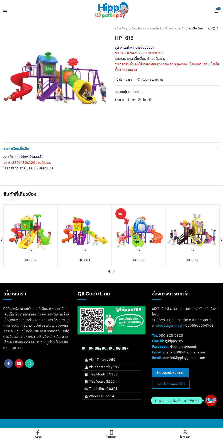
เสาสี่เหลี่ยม (196, 29)
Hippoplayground (182, 346)
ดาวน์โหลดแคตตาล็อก (171, 384)
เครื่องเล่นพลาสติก (173, 29)
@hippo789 (174, 341)
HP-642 (192, 260)
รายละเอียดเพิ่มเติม (16, 148)
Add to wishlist (152, 79)
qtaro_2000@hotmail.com (184, 352)
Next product (217, 28)
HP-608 (138, 260)
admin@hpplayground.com (184, 357)
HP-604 (84, 260)
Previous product (209, 28)
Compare (125, 79)
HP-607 (30, 260)
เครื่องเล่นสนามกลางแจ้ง (144, 29)
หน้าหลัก (120, 29)
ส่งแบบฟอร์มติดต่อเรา (170, 373)
